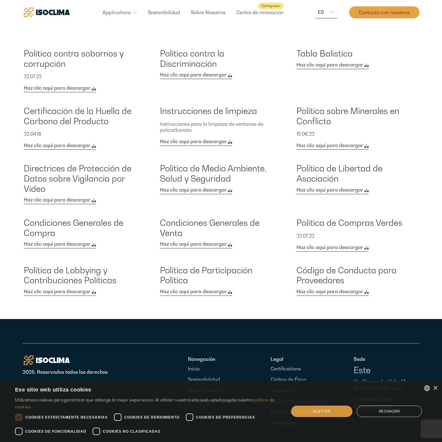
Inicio (194, 369)
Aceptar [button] (321, 411)
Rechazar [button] (389, 411)
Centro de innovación (260, 12)
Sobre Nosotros (208, 12)
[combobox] (427, 388)
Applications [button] (117, 12)
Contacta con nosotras (384, 12)
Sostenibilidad (164, 12)
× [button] (435, 388)
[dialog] (221, 411)
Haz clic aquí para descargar (58, 88)
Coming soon (271, 6)
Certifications (286, 369)
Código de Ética (288, 379)
